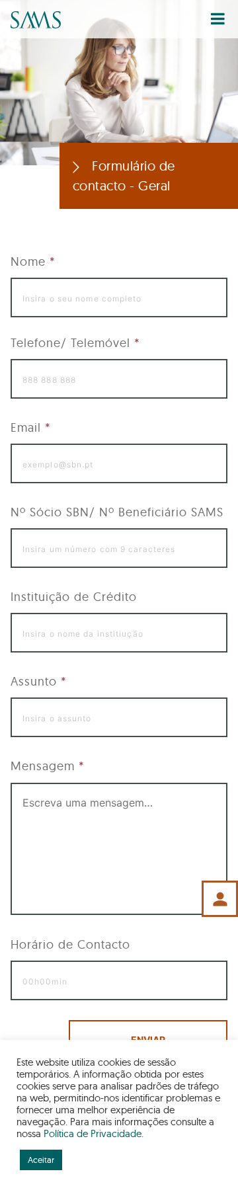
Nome (33, 261)
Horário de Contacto (70, 944)
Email (31, 427)
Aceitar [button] (41, 1159)
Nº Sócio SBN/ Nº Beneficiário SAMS (117, 512)
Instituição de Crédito (74, 596)
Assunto (39, 681)
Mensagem (48, 766)
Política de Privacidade (92, 1133)
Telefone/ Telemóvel (75, 342)
